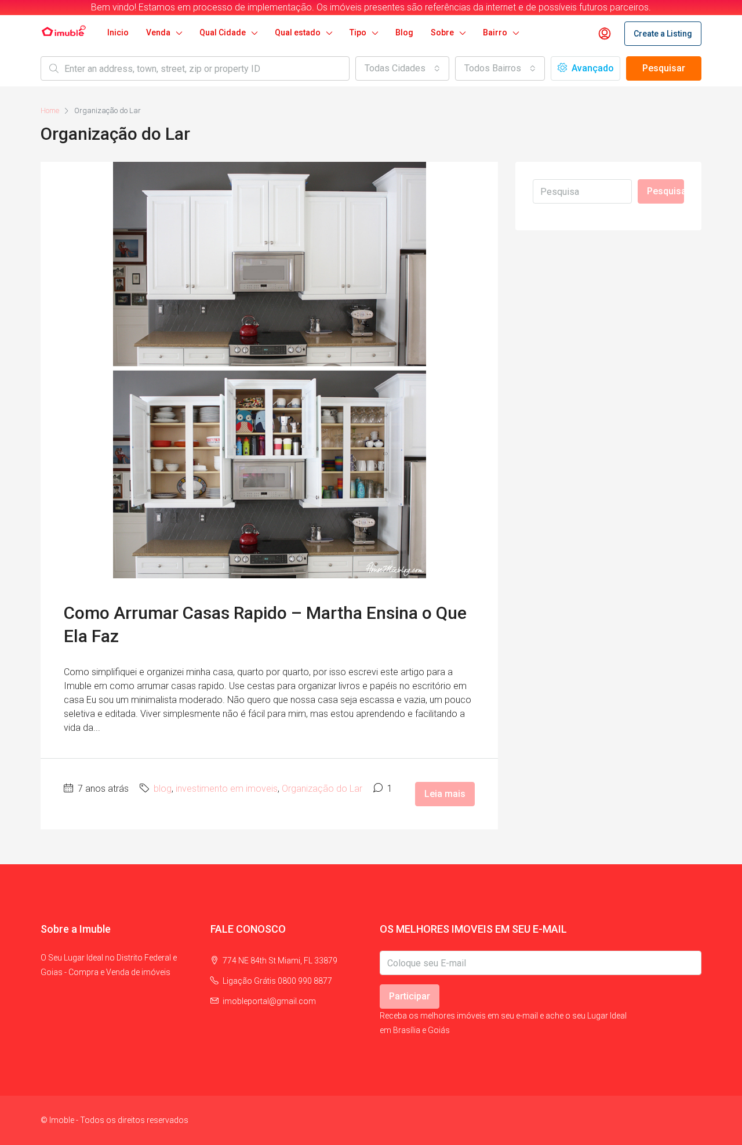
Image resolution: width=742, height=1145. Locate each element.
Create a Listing (663, 33)
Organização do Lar (322, 788)
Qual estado (298, 32)
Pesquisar (663, 68)
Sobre (442, 32)
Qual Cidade (222, 32)
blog (163, 788)
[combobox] (402, 68)
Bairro (495, 32)
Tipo (358, 32)
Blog (404, 32)
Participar (409, 996)
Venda (158, 32)
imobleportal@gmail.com (269, 1001)
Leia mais (444, 793)
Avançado (591, 68)
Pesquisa (665, 191)
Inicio (118, 32)
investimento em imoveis (227, 788)
